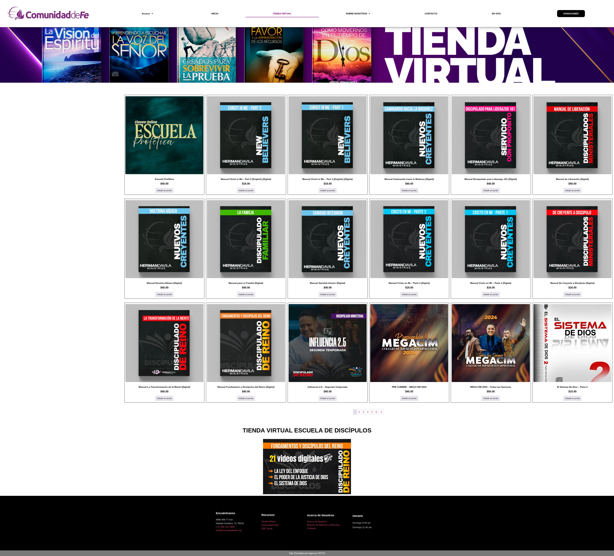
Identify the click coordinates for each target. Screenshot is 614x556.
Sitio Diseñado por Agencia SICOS (307, 553)
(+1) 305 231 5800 (225, 527)
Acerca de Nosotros (317, 521)
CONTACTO (431, 13)
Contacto (311, 528)
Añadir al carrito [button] (164, 190)
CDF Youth (266, 528)
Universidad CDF (270, 525)
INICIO (214, 13)
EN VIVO (496, 13)
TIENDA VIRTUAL (282, 13)
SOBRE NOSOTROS (356, 13)
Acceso (146, 13)
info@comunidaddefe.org (228, 530)
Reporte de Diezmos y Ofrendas (323, 525)
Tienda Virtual (268, 521)
